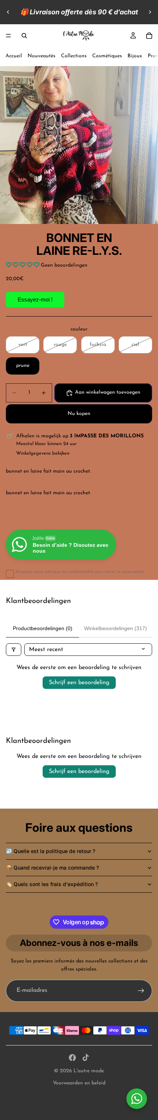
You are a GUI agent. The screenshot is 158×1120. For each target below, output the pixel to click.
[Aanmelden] (141, 990)
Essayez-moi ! (35, 299)
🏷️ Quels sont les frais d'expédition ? (52, 884)
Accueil (14, 56)
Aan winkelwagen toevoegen (107, 392)
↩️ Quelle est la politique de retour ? (50, 851)
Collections (74, 56)
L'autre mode (88, 1071)
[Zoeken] (24, 36)
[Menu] (8, 35)
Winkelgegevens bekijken (42, 453)
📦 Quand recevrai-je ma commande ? (52, 867)
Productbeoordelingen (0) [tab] (42, 628)
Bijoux (135, 56)
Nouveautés (41, 56)
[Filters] (13, 649)
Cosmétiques (107, 56)
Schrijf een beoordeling (79, 683)
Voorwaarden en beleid (79, 1083)
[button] (23, 265)
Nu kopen (79, 413)
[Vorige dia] (8, 12)
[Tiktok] (85, 1057)
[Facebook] (72, 1057)
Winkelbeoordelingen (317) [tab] (115, 628)
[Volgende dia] (150, 12)
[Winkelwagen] (149, 36)
